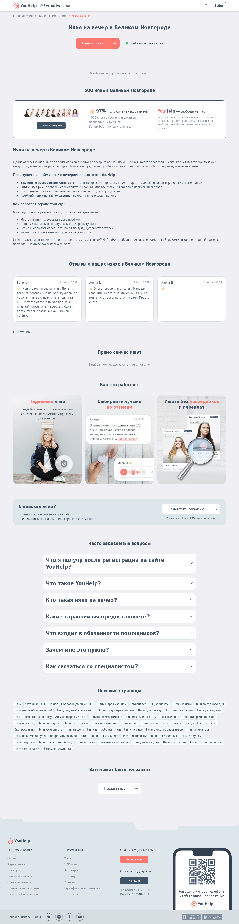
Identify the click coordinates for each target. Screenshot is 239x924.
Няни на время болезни (106, 717)
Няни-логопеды (182, 723)
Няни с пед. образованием (116, 710)
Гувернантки (161, 704)
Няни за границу (182, 710)
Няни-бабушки (190, 736)
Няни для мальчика (104, 736)
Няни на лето (86, 742)
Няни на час (49, 704)
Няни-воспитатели (155, 723)
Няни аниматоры (198, 729)
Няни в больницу (175, 742)
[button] (57, 5)
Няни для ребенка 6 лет (199, 717)
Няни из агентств (50, 729)
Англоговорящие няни (70, 717)
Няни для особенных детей (33, 710)
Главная (19, 16)
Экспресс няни (24, 729)
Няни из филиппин (105, 723)
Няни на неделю (49, 723)
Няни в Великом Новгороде (48, 16)
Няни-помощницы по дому (33, 717)
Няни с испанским (26, 748)
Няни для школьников (113, 742)
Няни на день (75, 729)
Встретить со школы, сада (69, 736)
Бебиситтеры (139, 704)
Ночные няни (182, 704)
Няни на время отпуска (30, 736)
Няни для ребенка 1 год (104, 729)
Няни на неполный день (206, 742)
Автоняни (31, 704)
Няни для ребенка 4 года (55, 742)
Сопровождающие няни (77, 704)
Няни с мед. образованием (164, 729)
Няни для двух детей (152, 710)
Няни (17, 704)
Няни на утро (133, 729)
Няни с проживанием (111, 704)
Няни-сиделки (24, 742)
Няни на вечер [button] (81, 16)
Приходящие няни (134, 736)
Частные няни (169, 717)
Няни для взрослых (163, 736)
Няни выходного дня (209, 704)
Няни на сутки (207, 723)
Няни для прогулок (146, 742)
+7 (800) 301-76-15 (135, 890)
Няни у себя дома (209, 710)
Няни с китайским (76, 723)
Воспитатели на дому (140, 717)
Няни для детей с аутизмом (75, 710)
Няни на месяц (24, 723)
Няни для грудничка (57, 748)
